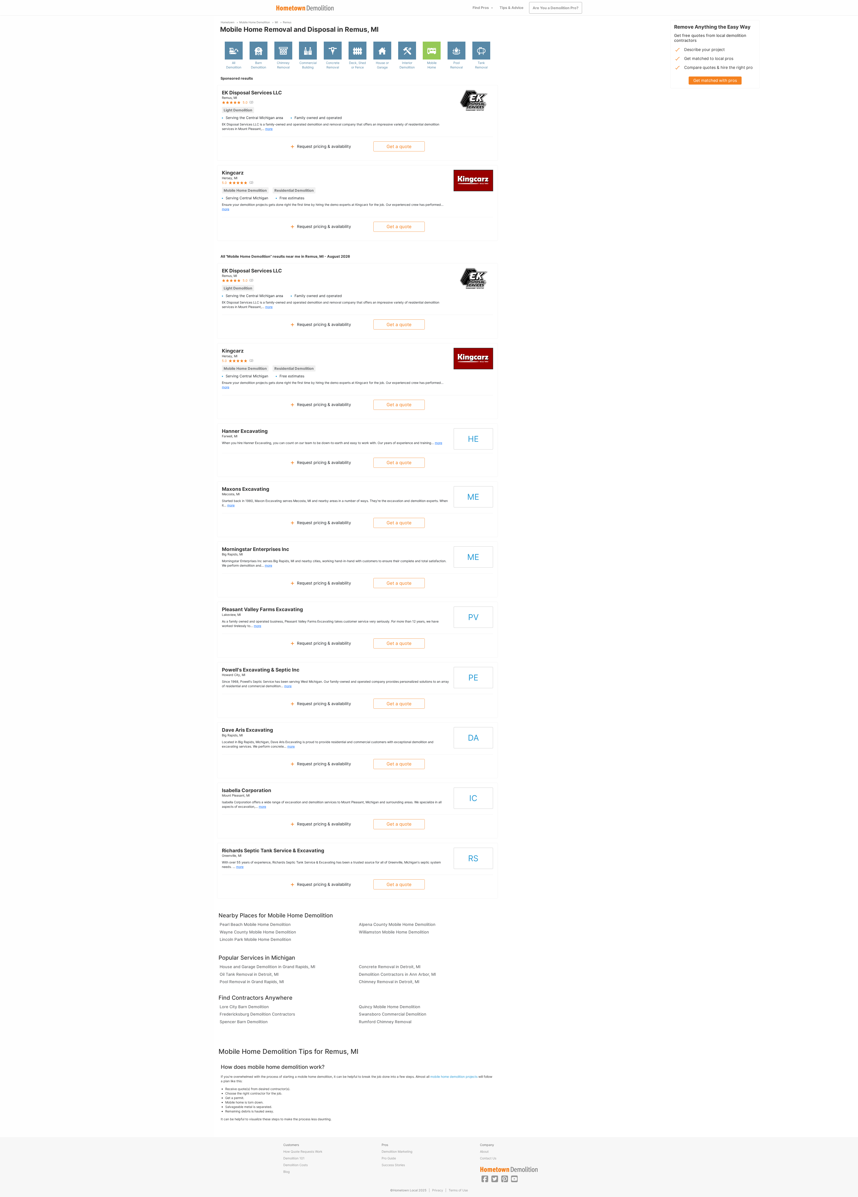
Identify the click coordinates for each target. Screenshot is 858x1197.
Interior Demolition (407, 65)
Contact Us (488, 1158)
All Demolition (233, 65)
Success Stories (393, 1165)
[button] (485, 1178)
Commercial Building (308, 65)
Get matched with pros (715, 80)
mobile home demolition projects (453, 1076)
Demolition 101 (294, 1158)
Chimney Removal (283, 65)
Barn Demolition (258, 65)
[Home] (305, 8)
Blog (286, 1172)
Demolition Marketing (397, 1151)
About (484, 1151)
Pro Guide (389, 1158)
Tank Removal (481, 65)
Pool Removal (456, 65)
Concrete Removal (332, 65)
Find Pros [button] (481, 7)
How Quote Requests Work (302, 1151)
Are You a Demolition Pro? (555, 8)
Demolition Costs (295, 1165)
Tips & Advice (512, 7)
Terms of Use (458, 1190)
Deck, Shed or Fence (357, 65)
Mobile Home (432, 65)
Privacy (437, 1190)
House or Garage (382, 65)
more (269, 129)
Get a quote (399, 146)
